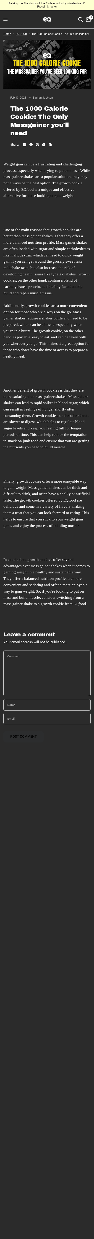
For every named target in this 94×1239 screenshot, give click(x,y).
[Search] (80, 19)
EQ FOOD (21, 34)
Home (7, 34)
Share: (14, 144)
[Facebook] (24, 144)
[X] (31, 144)
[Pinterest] (37, 144)
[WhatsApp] (44, 144)
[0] (87, 19)
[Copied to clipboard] (50, 144)
